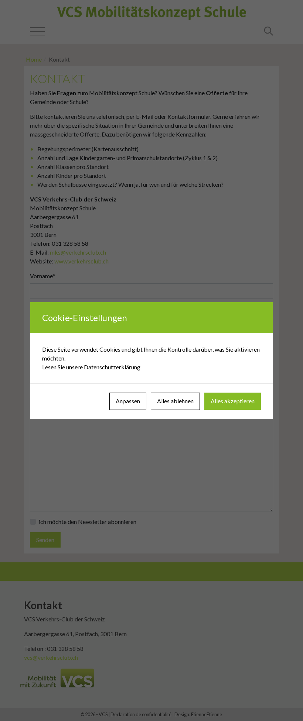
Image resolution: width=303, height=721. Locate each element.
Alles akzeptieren (233, 400)
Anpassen (128, 400)
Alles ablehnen (175, 400)
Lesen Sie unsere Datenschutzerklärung (91, 366)
